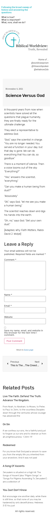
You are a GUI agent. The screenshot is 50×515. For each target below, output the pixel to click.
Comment (10, 260)
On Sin (6, 424)
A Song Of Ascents (13, 466)
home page (28, 350)
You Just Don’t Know (15, 490)
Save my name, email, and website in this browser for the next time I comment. (23, 332)
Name (8, 295)
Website (8, 317)
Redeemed (9, 445)
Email (8, 306)
